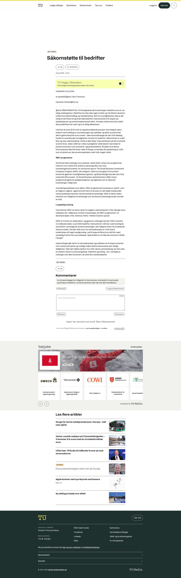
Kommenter (73, 67)
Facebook (78, 532)
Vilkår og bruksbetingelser (121, 536)
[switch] (121, 83)
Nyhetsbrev (115, 528)
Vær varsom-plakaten (71, 547)
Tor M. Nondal (44, 539)
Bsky (76, 541)
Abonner (164, 5)
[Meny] (174, 5)
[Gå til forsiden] (40, 5)
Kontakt (41, 561)
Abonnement (44, 555)
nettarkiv (52, 51)
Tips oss (137, 518)
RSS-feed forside (81, 528)
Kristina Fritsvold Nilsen (48, 530)
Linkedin (77, 536)
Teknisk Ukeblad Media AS (57, 570)
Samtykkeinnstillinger (119, 532)
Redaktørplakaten (92, 547)
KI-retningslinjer (116, 541)
